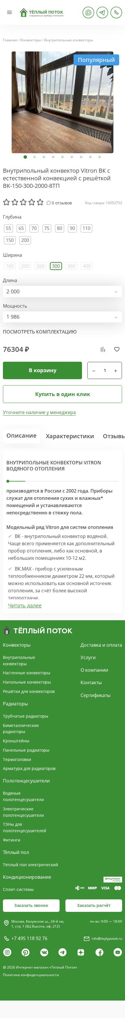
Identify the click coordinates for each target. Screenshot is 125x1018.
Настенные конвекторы (26, 672)
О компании (94, 670)
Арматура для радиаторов (29, 768)
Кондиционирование (27, 877)
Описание (21, 435)
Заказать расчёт (93, 905)
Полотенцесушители (26, 781)
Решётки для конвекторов (29, 691)
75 (46, 228)
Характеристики (70, 436)
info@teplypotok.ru (107, 938)
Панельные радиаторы (26, 750)
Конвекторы (30, 40)
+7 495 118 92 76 (29, 938)
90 (72, 228)
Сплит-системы (18, 889)
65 (21, 228)
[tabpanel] (62, 102)
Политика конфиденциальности (31, 974)
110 (86, 228)
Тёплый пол (16, 852)
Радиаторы (15, 703)
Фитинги (11, 840)
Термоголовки (17, 759)
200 (25, 240)
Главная (10, 40)
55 (8, 228)
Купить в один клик (62, 394)
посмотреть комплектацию (40, 332)
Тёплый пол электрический (30, 864)
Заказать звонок (31, 905)
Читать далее (25, 605)
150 (10, 240)
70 (34, 228)
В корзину (42, 370)
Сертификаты (95, 695)
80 (59, 228)
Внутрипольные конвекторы (68, 40)
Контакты (91, 682)
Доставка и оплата (101, 645)
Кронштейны (16, 741)
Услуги (88, 657)
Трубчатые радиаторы (25, 716)
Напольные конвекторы (27, 682)
